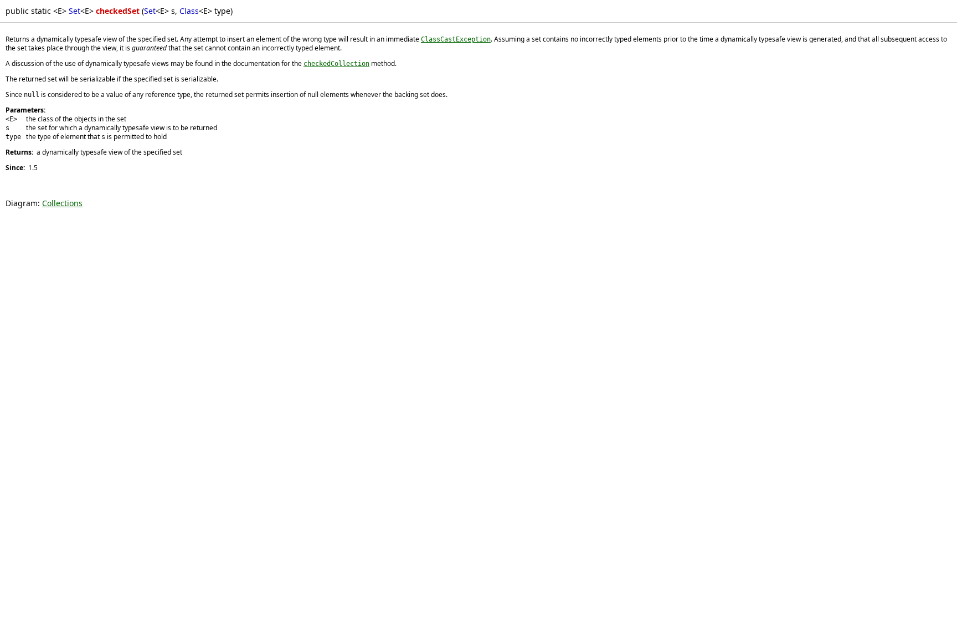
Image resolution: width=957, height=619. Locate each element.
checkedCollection (336, 64)
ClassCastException (456, 39)
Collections (62, 203)
